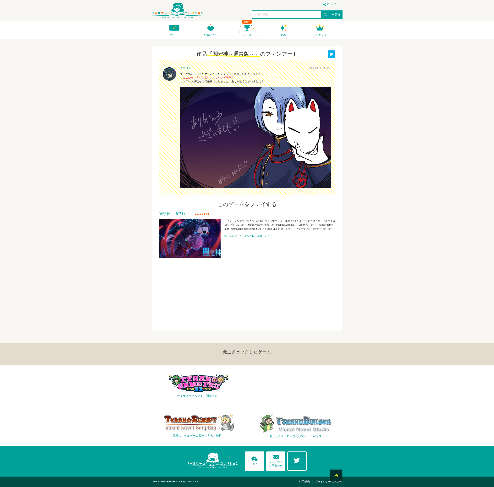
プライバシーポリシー (328, 481)
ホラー (268, 236)
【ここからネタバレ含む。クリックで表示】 (207, 77)
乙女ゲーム (235, 236)
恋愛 (259, 236)
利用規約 (304, 481)
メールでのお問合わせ (276, 460)
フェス (247, 35)
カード (174, 35)
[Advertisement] (247, 292)
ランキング (319, 35)
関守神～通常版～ (174, 214)
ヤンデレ (249, 236)
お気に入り (210, 35)
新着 (283, 35)
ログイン (332, 4)
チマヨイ (185, 68)
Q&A (254, 460)
